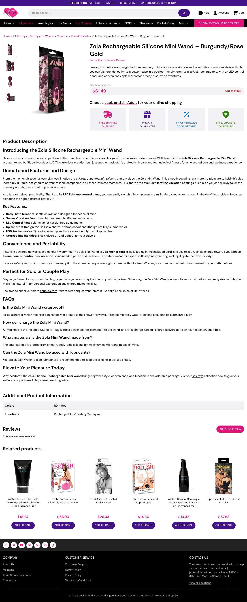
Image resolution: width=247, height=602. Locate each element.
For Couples (84, 23)
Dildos (7, 23)
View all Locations (200, 582)
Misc (182, 23)
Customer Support (76, 564)
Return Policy (73, 569)
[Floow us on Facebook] (6, 545)
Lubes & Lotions (106, 23)
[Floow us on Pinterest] (37, 545)
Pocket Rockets (80, 36)
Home (6, 36)
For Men (63, 23)
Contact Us (9, 580)
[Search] (184, 13)
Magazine (8, 569)
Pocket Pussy (166, 23)
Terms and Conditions (78, 580)
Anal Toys (44, 23)
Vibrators (24, 23)
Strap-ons (146, 23)
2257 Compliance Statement (147, 595)
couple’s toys (48, 291)
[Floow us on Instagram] (29, 545)
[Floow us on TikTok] (53, 545)
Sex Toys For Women (41, 36)
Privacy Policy (73, 575)
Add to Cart (23, 525)
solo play (48, 279)
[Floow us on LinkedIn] (45, 545)
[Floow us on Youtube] (21, 545)
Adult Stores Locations (17, 575)
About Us (8, 564)
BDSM (128, 23)
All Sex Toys (20, 36)
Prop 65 (173, 595)
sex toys (197, 376)
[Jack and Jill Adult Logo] (11, 12)
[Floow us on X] (14, 545)
